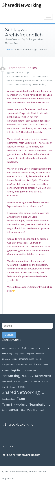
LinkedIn (5, 370)
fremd (28, 80)
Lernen (45, 365)
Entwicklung (7, 354)
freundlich (37, 80)
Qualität (5, 387)
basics (4, 348)
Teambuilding (39, 84)
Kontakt (39, 359)
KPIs (30, 365)
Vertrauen (13, 410)
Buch (24, 348)
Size (43, 393)
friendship (6, 359)
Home (10, 49)
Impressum (8, 478)
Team (21, 398)
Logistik (15, 370)
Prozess (45, 382)
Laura (37, 364)
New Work (7, 381)
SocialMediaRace (8, 399)
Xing (35, 410)
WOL (29, 410)
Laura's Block (42, 76)
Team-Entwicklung (23, 84)
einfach (39, 348)
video (22, 410)
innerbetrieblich (26, 359)
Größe (14, 359)
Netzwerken (43, 376)
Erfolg (16, 354)
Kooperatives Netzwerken (14, 364)
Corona (31, 348)
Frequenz (30, 354)
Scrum (10, 84)
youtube (42, 410)
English (46, 348)
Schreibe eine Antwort (17, 76)
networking (11, 376)
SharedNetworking (21, 5)
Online (17, 382)
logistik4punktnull (29, 370)
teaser (4, 410)
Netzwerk (47, 80)
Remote (13, 387)
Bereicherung (17, 80)
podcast (37, 382)
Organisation (27, 382)
